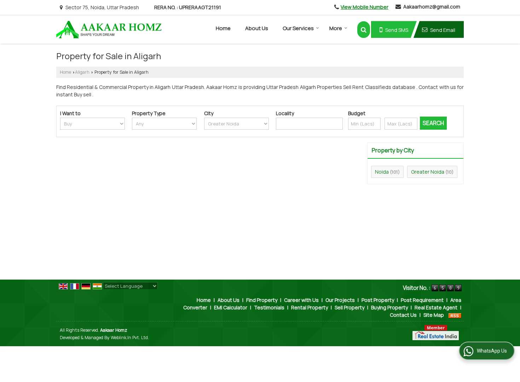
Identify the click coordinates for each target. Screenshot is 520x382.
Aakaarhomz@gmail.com (431, 6)
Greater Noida (427, 171)
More (335, 28)
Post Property (378, 300)
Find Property (261, 300)
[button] (364, 7)
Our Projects (340, 300)
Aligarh (82, 72)
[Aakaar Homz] (109, 29)
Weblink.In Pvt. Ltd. (130, 338)
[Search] (363, 29)
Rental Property (309, 307)
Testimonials (269, 307)
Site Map (433, 314)
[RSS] (455, 314)
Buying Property (389, 307)
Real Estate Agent (436, 307)
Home (223, 28)
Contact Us (403, 314)
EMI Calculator (230, 307)
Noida (382, 171)
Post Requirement (422, 300)
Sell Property (349, 307)
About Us (256, 28)
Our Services (298, 28)
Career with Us (301, 300)
